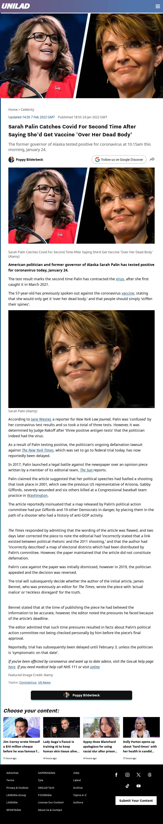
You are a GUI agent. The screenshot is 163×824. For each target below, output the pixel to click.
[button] (152, 159)
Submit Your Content (136, 800)
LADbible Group (16, 795)
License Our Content (51, 802)
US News (44, 682)
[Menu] (158, 6)
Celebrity (27, 109)
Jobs (76, 773)
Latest (77, 780)
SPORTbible (13, 810)
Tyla (40, 780)
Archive (78, 787)
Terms (10, 780)
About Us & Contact (50, 810)
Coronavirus (27, 682)
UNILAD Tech (46, 787)
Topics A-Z (79, 795)
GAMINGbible (46, 773)
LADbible (12, 802)
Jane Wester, (41, 419)
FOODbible (45, 795)
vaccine (128, 293)
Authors (78, 802)
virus (120, 278)
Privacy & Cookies (17, 787)
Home (12, 109)
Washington (37, 495)
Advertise (12, 773)
